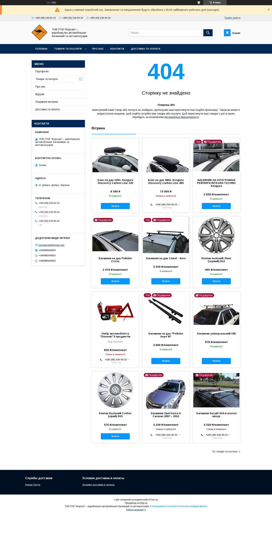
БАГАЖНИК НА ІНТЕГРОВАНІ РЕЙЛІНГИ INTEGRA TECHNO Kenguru (216, 183)
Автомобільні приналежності (181, 117)
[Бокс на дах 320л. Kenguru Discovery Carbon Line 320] (115, 156)
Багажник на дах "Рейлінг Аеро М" (166, 335)
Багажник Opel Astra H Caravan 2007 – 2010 (166, 415)
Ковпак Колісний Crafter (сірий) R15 (115, 415)
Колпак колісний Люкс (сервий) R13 (216, 260)
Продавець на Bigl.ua (136, 503)
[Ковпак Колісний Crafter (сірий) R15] (115, 389)
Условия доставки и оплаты (98, 484)
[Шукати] (208, 32)
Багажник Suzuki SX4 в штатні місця (216, 415)
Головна (41, 48)
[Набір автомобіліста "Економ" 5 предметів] (115, 310)
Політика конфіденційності (193, 506)
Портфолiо (42, 71)
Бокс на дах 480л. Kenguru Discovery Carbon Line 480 (166, 181)
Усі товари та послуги (224, 451)
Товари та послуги (68, 48)
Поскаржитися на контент (164, 506)
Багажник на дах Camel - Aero (166, 258)
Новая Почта (32, 484)
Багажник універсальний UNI (216, 333)
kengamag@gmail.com (51, 245)
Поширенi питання (46, 101)
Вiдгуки (39, 94)
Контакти (117, 48)
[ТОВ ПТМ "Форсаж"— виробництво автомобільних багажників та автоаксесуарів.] (39, 39)
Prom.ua (153, 499)
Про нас (98, 48)
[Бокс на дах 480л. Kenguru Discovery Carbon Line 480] (165, 156)
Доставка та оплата (145, 48)
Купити (115, 206)
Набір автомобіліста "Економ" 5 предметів (115, 335)
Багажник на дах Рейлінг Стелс (115, 260)
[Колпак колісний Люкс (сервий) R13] (216, 234)
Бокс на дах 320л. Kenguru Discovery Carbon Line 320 (115, 181)
